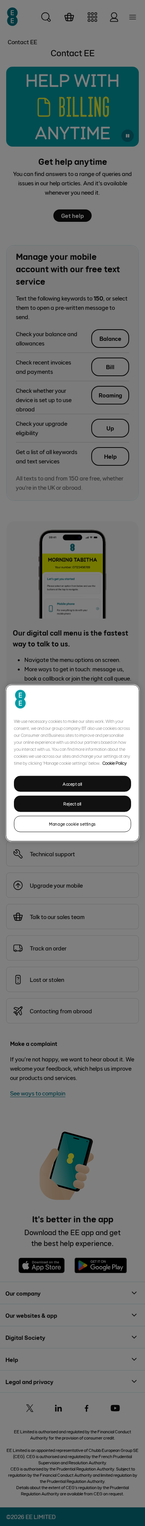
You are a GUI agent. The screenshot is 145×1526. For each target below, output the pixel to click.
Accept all (72, 783)
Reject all (72, 803)
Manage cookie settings (72, 823)
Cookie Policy (114, 762)
